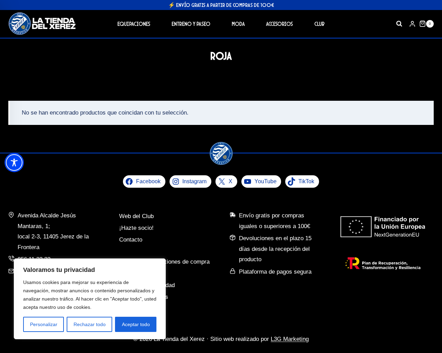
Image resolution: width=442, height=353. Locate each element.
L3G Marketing (290, 339)
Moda (238, 23)
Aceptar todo (136, 324)
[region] (90, 298)
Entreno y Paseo (191, 23)
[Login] (412, 24)
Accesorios (279, 23)
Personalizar (43, 324)
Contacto (130, 239)
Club (319, 23)
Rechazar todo (90, 324)
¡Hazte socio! (136, 228)
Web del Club (136, 216)
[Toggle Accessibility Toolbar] (14, 162)
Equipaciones (133, 23)
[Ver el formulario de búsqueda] (399, 24)
